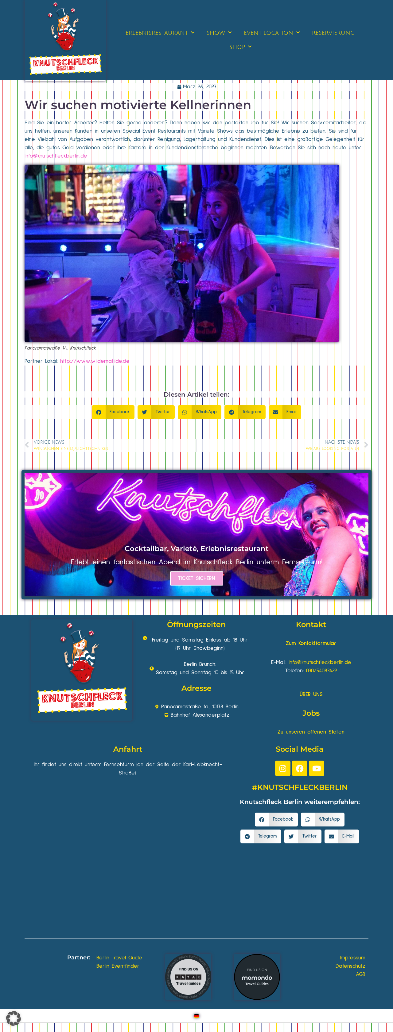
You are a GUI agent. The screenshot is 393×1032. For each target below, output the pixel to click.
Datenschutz (350, 966)
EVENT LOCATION (268, 33)
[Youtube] (316, 768)
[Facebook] (299, 768)
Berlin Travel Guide (119, 958)
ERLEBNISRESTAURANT (157, 33)
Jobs (311, 713)
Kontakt (311, 624)
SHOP (237, 47)
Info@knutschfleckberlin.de (56, 156)
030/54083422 (321, 671)
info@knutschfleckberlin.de (320, 662)
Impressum (352, 958)
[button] (113, 412)
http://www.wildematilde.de (95, 361)
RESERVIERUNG (333, 33)
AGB (360, 974)
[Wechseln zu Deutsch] (196, 1015)
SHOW (216, 33)
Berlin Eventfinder (117, 966)
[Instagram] (282, 768)
